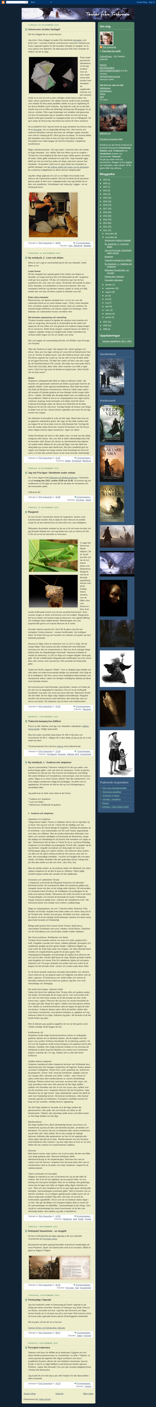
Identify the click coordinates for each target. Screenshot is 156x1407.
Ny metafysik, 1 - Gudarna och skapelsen (49, 762)
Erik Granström (109, 47)
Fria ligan (80, 500)
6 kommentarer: (84, 1216)
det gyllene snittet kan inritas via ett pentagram (68, 167)
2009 (105, 326)
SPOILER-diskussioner (110, 77)
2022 (105, 191)
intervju (60, 746)
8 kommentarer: (84, 497)
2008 (105, 329)
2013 (105, 223)
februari (108, 314)
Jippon (88, 500)
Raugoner (33, 512)
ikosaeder (38, 130)
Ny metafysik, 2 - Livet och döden (45, 258)
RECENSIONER (107, 68)
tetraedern (77, 40)
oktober (108, 285)
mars (107, 310)
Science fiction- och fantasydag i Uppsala (46, 1328)
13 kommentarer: (83, 706)
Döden (68, 461)
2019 (105, 201)
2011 (105, 230)
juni (107, 299)
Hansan (105, 803)
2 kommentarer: (84, 458)
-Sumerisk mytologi (110, 796)
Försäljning (52, 754)
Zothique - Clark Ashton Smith (115, 807)
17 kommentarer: (83, 243)
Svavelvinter (85, 754)
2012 (105, 227)
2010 (105, 322)
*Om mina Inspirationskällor (114, 788)
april (107, 306)
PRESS (103, 65)
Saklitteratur (105, 88)
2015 (105, 216)
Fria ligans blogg (50, 1239)
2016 (105, 212)
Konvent (87, 1336)
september (110, 288)
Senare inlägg (30, 1394)
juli (106, 296)
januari (108, 317)
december (110, 234)
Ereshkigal (76, 461)
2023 (105, 187)
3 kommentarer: (84, 1333)
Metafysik (78, 246)
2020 (105, 198)
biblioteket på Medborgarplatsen (64, 478)
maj (107, 303)
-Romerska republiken (111, 792)
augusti (108, 292)
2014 (105, 220)
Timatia (88, 1219)
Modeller (87, 246)
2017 (105, 209)
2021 (105, 194)
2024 (105, 183)
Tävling (88, 1386)
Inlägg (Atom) (45, 1399)
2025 (105, 180)
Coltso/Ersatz (106, 56)
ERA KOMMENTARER (110, 71)
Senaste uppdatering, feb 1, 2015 (116, 341)
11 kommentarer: (83, 1285)
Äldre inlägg (88, 1394)
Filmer (102, 94)
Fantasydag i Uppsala (39, 1300)
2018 (105, 205)
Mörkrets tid (105, 133)
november (110, 237)
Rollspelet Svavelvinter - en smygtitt (47, 1231)
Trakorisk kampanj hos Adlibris (44, 721)
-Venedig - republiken (111, 799)
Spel (75, 1219)
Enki (71, 246)
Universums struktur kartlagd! (44, 29)
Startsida (59, 1394)
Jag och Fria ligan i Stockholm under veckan (51, 473)
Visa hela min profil (111, 51)
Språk (80, 1219)
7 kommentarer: (84, 751)
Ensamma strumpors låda (111, 139)
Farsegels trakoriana (39, 1347)
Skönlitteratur (106, 91)
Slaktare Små (73, 754)
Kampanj (62, 754)
